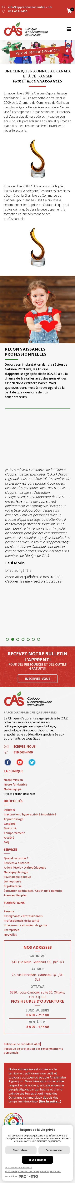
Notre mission (13, 780)
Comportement (14, 833)
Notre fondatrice (15, 784)
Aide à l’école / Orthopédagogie (25, 867)
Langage (9, 823)
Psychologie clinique (17, 877)
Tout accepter (37, 1160)
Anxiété (9, 837)
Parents (9, 911)
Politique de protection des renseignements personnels (33, 1050)
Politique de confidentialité (22, 1044)
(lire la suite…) (50, 1101)
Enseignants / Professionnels (23, 916)
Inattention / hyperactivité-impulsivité (30, 814)
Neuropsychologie (16, 872)
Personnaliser (54, 1150)
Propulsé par (11, 1176)
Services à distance (16, 863)
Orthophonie (12, 881)
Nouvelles (10, 934)
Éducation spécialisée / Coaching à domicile (33, 891)
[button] (7, 639)
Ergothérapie (13, 886)
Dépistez (10, 810)
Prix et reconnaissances (19, 794)
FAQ (6, 842)
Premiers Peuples (15, 895)
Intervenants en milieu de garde (25, 925)
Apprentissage (13, 819)
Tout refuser (21, 1150)
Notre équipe (13, 789)
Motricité (10, 828)
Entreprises (11, 930)
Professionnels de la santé (21, 920)
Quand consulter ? (16, 858)
